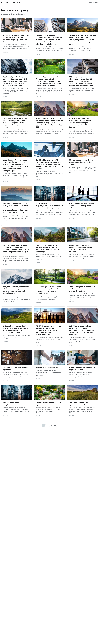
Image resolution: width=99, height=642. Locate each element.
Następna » (53, 425)
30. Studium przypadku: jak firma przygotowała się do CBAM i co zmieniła (81, 162)
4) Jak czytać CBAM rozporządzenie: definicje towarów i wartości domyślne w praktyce (49, 206)
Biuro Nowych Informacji (12, 2)
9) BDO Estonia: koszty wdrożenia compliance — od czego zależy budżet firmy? (81, 206)
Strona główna (93, 2)
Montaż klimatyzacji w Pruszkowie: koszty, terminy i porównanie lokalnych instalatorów (82, 289)
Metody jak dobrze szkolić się (47, 368)
